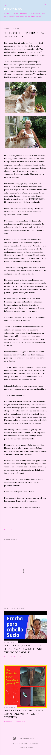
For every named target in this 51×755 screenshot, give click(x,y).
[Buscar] (45, 4)
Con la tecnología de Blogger (27, 738)
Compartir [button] (8, 530)
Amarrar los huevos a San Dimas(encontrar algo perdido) (23, 714)
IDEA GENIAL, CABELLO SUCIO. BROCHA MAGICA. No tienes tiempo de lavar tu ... (23, 649)
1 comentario (19, 657)
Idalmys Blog (13, 9)
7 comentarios (19, 722)
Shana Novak (33, 743)
